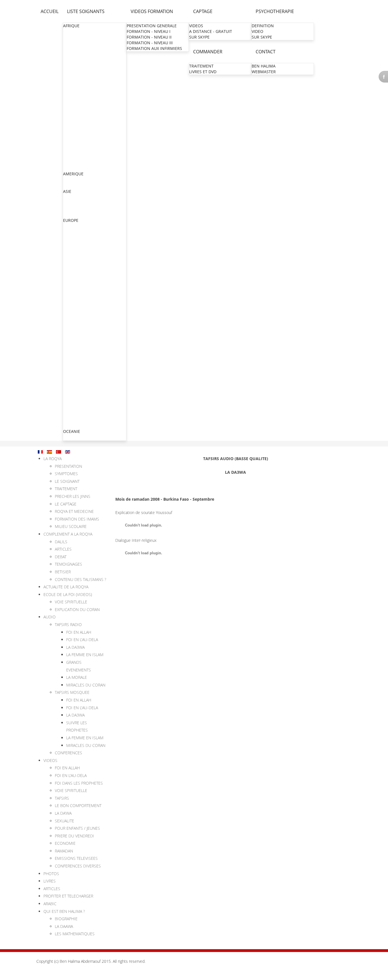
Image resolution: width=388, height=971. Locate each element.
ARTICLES (63, 549)
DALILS (61, 541)
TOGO (69, 162)
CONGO (70, 65)
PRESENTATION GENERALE (152, 25)
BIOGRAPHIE (66, 918)
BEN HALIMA (264, 66)
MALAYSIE (72, 214)
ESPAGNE (72, 414)
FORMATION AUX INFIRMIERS (154, 48)
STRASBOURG (76, 277)
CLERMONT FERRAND (84, 340)
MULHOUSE (74, 283)
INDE (68, 197)
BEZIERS (71, 323)
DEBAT (60, 556)
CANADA (71, 179)
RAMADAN (64, 851)
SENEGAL (72, 150)
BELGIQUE (72, 237)
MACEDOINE (75, 402)
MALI (68, 111)
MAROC (70, 116)
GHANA (70, 94)
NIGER (69, 133)
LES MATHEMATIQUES (75, 933)
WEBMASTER (264, 71)
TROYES (71, 368)
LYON (69, 289)
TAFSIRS (62, 798)
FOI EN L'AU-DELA (82, 639)
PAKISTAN (72, 208)
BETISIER (63, 571)
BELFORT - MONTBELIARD (88, 374)
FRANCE (70, 249)
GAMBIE (70, 88)
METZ (69, 272)
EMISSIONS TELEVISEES (76, 858)
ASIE (67, 191)
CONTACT (266, 52)
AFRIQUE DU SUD (79, 31)
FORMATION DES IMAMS (77, 519)
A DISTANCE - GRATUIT (210, 31)
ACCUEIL (50, 11)
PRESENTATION (68, 466)
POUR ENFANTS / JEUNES (77, 828)
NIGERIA (71, 139)
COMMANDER (207, 52)
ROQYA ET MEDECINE (74, 511)
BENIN (69, 48)
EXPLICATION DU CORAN (77, 609)
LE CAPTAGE (65, 504)
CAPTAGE (202, 11)
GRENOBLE (74, 294)
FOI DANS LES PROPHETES (79, 783)
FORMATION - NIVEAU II (149, 37)
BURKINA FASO (77, 54)
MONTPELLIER (77, 300)
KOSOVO (71, 397)
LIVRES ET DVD (202, 71)
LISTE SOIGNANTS (86, 11)
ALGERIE (71, 37)
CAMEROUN (74, 60)
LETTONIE (72, 425)
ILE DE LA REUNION (82, 351)
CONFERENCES (68, 752)
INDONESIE (74, 203)
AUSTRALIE (73, 437)
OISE (68, 266)
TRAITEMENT (201, 66)
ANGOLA (71, 43)
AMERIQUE (73, 173)
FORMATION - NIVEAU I (148, 31)
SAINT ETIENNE (78, 334)
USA (67, 185)
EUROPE (70, 220)
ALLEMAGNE (75, 226)
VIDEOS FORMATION (152, 11)
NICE (68, 317)
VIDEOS (196, 25)
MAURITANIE (75, 128)
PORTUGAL (73, 419)
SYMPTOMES (66, 473)
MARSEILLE (74, 306)
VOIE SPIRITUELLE (71, 601)
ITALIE (69, 391)
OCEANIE (71, 431)
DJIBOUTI (71, 77)
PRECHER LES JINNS (72, 496)
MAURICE (72, 122)
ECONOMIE (65, 843)
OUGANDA (73, 145)
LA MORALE (76, 677)
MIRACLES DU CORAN (85, 685)
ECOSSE (70, 243)
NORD (69, 260)
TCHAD (69, 156)
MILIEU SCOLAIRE (71, 526)
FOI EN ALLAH (78, 632)
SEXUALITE (64, 820)
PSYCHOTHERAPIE (275, 11)
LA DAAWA (64, 926)
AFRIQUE (71, 25)
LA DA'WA (63, 813)
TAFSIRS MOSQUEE (72, 692)
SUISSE (69, 408)
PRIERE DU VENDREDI (74, 836)
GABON (70, 82)
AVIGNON (73, 385)
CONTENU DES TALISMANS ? (80, 579)
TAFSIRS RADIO (68, 624)
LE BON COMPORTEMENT (78, 805)
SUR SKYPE (199, 37)
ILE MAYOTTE (76, 357)
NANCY (70, 311)
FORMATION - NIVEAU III (150, 42)
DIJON (69, 362)
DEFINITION (263, 25)
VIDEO (257, 31)
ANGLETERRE (75, 232)
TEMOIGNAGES (68, 564)
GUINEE (70, 99)
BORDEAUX (74, 345)
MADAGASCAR (76, 105)
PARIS (69, 255)
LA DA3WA (75, 647)
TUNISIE (70, 167)
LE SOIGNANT (67, 481)
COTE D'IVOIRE (77, 71)
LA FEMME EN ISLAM (84, 654)
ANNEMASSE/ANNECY (84, 328)
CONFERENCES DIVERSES (78, 866)
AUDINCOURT (76, 379)
